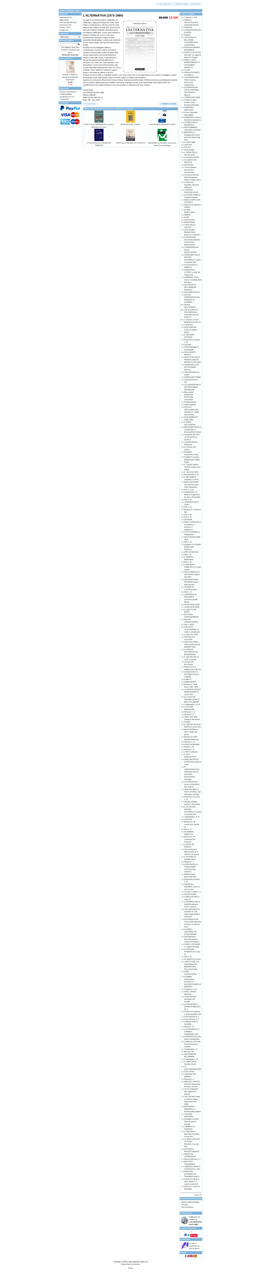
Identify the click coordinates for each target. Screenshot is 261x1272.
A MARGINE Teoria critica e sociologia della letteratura (192, 279)
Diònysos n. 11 (189, 712)
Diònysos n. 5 (189, 714)
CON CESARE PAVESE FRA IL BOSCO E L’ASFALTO (192, 232)
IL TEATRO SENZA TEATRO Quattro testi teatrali (192, 467)
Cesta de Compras (187, 14)
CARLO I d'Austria (191, 752)
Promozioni (64, 25)
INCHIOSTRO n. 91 (191, 475)
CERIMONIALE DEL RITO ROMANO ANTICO (191, 367)
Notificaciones (186, 1213)
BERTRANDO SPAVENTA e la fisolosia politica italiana (192, 1109)
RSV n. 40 (188, 507)
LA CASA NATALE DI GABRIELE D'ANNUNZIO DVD (191, 1031)
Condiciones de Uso (67, 97)
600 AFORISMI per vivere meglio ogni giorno (191, 732)
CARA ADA (188, 27)
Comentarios (185, 1239)
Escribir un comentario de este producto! (194, 1245)
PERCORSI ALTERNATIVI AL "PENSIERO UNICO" (192, 1174)
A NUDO (187, 722)
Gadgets (63, 30)
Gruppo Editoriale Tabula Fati (137, 1262)
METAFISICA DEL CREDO (130, 124)
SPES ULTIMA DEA (191, 552)
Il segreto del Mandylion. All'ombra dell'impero (191, 184)
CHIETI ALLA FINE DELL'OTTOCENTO (130, 143)
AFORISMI (188, 519)
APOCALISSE (189, 150)
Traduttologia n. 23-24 (192, 704)
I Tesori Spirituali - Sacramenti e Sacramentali (190, 169)
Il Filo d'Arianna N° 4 (191, 1019)
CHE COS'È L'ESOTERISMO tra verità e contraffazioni (192, 629)
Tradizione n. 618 (190, 17)
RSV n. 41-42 (189, 490)
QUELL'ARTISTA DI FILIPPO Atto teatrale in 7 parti (192, 761)
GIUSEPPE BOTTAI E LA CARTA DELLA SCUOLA (192, 437)
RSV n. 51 (188, 554)
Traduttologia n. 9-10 (191, 817)
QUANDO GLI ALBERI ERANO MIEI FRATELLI (192, 547)
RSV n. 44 (188, 542)
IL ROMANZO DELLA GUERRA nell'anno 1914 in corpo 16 (192, 904)
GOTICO (187, 147)
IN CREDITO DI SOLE (192, 959)
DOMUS (187, 35)
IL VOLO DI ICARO (191, 472)
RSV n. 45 (188, 500)
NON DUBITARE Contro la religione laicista (190, 329)
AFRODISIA (188, 165)
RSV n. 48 (188, 562)
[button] (164, 4)
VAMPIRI (187, 215)
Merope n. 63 (189, 1051)
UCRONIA (188, 819)
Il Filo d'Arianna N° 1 (191, 1017)
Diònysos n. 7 (189, 862)
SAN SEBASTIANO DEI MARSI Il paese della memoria (191, 582)
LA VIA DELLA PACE (191, 157)
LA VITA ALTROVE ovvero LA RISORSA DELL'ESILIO (191, 784)
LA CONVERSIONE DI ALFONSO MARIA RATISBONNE (192, 387)
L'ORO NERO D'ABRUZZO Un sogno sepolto (192, 567)
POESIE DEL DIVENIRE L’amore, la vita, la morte (192, 886)
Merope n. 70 (189, 1027)
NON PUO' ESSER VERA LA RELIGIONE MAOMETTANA (192, 644)
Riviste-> (63, 27)
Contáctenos (64, 99)
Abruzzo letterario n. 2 (192, 1159)
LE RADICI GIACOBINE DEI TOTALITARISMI (190, 931)
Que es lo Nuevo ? (66, 58)
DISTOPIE (188, 145)
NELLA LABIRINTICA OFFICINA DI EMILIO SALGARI (192, 574)
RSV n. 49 (188, 957)
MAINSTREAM (189, 222)
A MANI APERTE (190, 682)
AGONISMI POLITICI (192, 292)
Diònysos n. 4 (189, 1079)
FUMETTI (187, 679)
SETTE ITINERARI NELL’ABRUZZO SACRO (191, 1091)
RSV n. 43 (188, 592)
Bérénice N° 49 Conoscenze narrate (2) (191, 824)
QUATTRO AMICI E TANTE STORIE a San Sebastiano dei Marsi (192, 791)
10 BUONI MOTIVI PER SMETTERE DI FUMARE (191, 674)
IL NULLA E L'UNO (191, 634)
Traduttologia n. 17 (191, 1049)
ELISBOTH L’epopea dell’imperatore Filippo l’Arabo (192, 459)
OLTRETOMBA (189, 142)
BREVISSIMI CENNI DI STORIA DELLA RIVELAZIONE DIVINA (192, 429)
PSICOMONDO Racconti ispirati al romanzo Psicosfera (191, 939)
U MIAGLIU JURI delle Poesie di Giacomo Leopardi (192, 1044)
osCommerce (135, 1264)
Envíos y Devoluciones (68, 92)
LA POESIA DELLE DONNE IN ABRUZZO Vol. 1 (192, 1006)
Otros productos (187, 1207)
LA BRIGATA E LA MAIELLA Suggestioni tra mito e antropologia (192, 494)
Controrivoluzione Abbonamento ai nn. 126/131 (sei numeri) (191, 851)
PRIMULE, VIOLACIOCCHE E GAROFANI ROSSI (191, 22)
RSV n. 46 (188, 514)
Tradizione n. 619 (190, 989)
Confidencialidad (66, 94)
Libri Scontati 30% (66, 22)
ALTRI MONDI (189, 220)
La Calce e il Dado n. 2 (192, 892)
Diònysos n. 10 (189, 742)
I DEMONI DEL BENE (192, 97)
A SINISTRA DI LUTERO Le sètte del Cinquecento (192, 272)
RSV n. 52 (188, 517)
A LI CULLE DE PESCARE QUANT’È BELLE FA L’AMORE (192, 699)
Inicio (62, 10)
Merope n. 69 (189, 747)
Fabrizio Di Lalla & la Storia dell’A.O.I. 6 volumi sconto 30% (191, 1181)
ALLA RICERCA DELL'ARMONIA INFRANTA (190, 287)
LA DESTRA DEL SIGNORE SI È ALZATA (190, 999)
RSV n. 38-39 (189, 624)
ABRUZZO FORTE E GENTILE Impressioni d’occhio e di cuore (192, 1084)
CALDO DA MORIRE (192, 744)
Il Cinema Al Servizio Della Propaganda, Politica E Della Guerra (192, 177)
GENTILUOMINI (190, 894)
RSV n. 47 (188, 829)
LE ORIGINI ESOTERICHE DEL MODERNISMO (191, 652)
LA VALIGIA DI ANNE (191, 607)
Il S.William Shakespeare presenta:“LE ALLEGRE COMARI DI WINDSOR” (192, 982)
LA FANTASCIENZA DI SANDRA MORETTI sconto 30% (192, 692)
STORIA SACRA (190, 402)
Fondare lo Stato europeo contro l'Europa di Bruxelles (191, 102)
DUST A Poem (189, 1071)
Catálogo (70, 10)
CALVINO (187, 345)
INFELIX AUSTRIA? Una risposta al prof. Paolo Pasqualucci (191, 484)
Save (195, 1235)
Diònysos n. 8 (189, 749)
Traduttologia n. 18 (191, 1059)
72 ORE (187, 70)
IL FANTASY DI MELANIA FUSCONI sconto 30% (191, 1134)
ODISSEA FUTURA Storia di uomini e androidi (191, 1121)
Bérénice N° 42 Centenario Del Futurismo (189, 839)
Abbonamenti (64, 17)
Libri (77, 10)
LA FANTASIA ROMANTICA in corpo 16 (192, 951)
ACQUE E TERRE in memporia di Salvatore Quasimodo (70, 77)
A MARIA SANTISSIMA (192, 377)
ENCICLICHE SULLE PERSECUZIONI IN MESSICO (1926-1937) (192, 359)
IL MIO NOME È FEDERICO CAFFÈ (162, 124)
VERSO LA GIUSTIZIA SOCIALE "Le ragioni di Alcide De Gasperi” (192, 54)
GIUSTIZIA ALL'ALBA (192, 604)
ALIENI (186, 217)
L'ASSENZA (188, 325)
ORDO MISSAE (190, 405)
